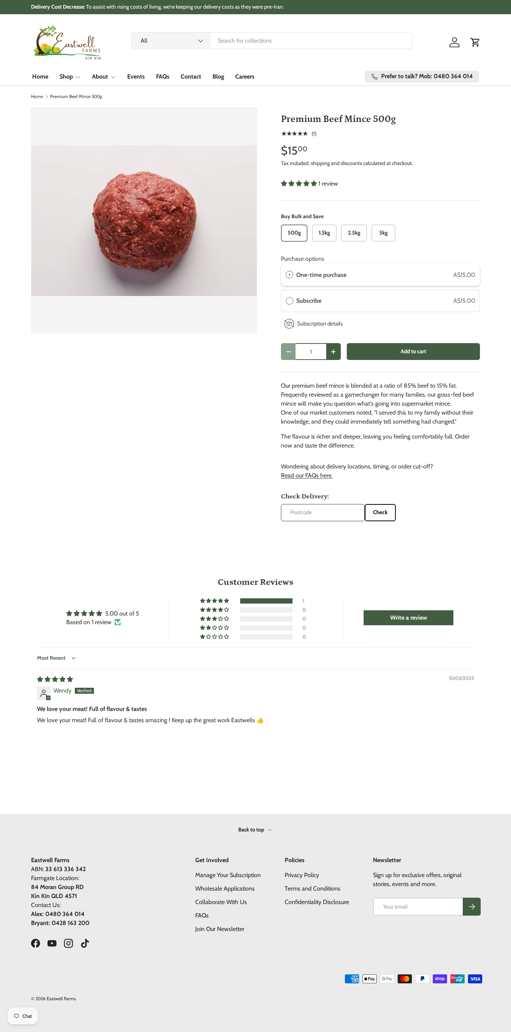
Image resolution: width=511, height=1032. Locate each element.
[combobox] (272, 41)
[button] (475, 42)
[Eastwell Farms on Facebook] (35, 943)
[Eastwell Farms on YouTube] (52, 943)
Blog (218, 76)
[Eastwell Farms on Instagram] (68, 943)
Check (380, 512)
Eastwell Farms (61, 998)
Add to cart (413, 351)
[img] (55, 679)
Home (40, 76)
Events (136, 76)
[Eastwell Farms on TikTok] (85, 943)
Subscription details (320, 323)
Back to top (251, 829)
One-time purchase (321, 274)
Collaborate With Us (221, 902)
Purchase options (302, 258)
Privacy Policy (302, 875)
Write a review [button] (408, 617)
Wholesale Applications (225, 888)
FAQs (162, 76)
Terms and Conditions (312, 888)
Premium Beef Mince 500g (76, 96)
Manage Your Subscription (228, 875)
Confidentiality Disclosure (317, 902)
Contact (191, 76)
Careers (244, 76)
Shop (66, 76)
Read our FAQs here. (307, 475)
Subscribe (309, 300)
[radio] (289, 275)
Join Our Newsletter (219, 928)
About (100, 76)
